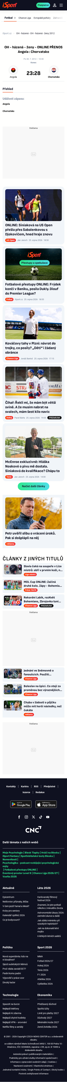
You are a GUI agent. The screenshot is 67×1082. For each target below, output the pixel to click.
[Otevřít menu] (61, 5)
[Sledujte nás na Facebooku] (19, 817)
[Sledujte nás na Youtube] (47, 817)
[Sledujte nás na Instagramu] (26, 817)
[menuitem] (10, 17)
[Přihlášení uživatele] (54, 5)
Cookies (52, 1062)
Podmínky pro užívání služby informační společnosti (33, 1058)
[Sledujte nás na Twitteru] (33, 817)
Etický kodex (57, 1069)
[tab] (8, 88)
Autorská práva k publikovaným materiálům (33, 1054)
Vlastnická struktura (43, 1066)
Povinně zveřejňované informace (33, 1073)
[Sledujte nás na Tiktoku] (40, 817)
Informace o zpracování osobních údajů (28, 1062)
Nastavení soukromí (23, 1066)
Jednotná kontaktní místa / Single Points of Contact (26, 1069)
